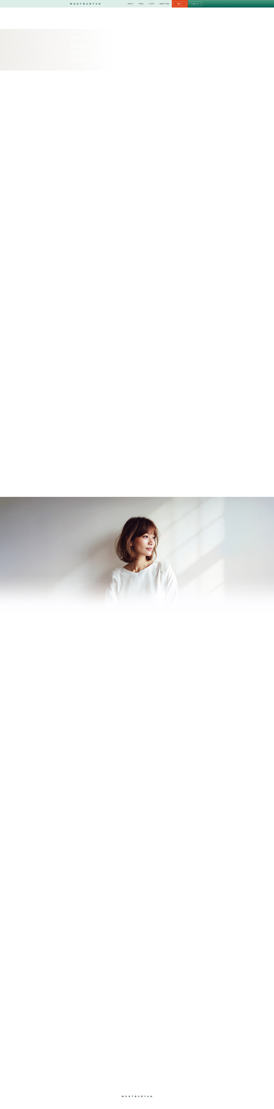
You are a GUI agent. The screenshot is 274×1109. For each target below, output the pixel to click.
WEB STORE (164, 4)
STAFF (151, 4)
